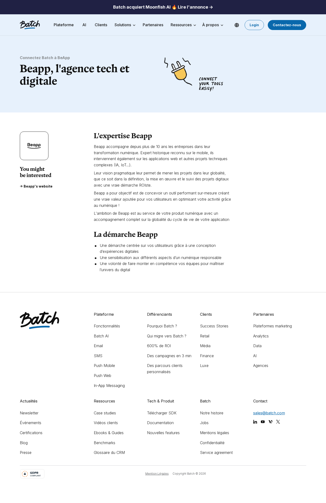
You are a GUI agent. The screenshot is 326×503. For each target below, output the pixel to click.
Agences (260, 365)
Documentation (160, 422)
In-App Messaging (109, 385)
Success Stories (214, 326)
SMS (98, 355)
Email (98, 345)
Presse (26, 452)
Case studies (105, 413)
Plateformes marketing (272, 326)
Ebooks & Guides (109, 432)
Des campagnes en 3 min (169, 355)
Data (257, 345)
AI (255, 355)
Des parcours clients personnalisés (165, 368)
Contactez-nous (287, 25)
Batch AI (101, 336)
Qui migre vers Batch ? (166, 336)
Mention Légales (157, 473)
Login (254, 25)
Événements (30, 422)
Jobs (204, 422)
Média (205, 345)
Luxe (204, 365)
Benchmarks (104, 442)
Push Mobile (104, 365)
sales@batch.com (269, 413)
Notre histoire (211, 413)
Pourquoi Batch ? (162, 326)
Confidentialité (212, 442)
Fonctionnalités (107, 326)
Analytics (261, 336)
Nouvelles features (163, 432)
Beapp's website (38, 186)
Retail (204, 336)
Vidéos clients (106, 422)
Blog (24, 442)
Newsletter (29, 413)
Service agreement (216, 452)
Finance (207, 355)
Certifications (31, 432)
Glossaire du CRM (109, 452)
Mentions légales (214, 432)
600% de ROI (159, 345)
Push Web (102, 375)
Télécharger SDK (162, 413)
